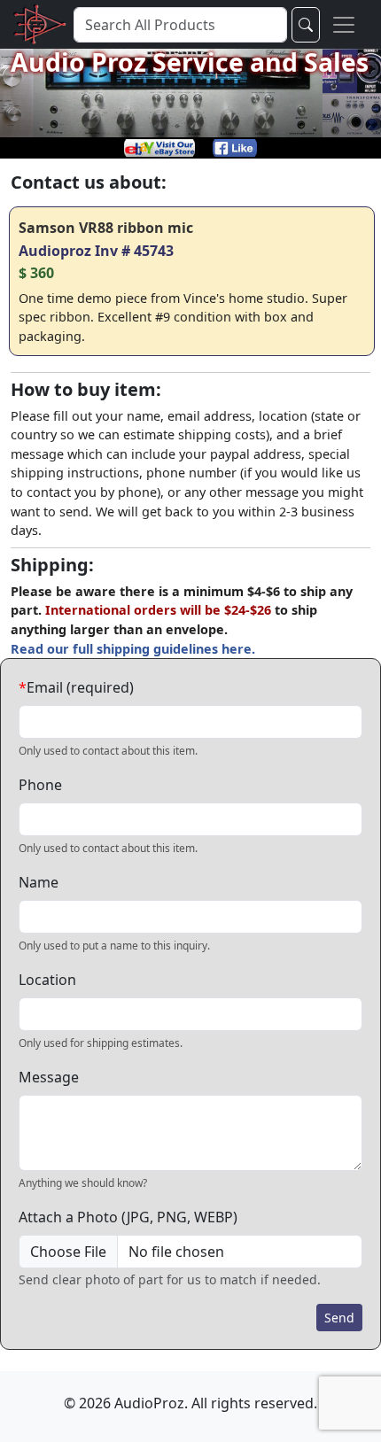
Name (38, 882)
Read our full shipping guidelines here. (133, 648)
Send (339, 1317)
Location (47, 979)
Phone (40, 785)
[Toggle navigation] (344, 24)
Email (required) (76, 687)
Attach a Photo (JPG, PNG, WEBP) (128, 1217)
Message (49, 1077)
